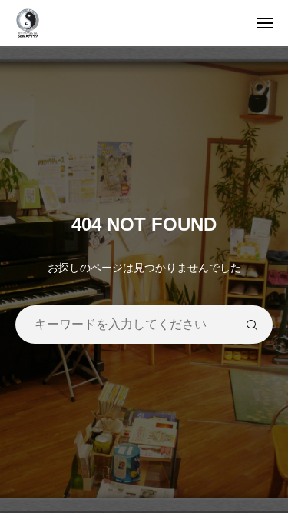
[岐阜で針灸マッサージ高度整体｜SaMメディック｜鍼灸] (151, 23)
